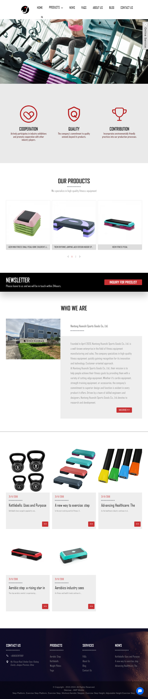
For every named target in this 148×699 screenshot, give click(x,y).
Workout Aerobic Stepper (73, 693)
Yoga (52, 670)
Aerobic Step (55, 656)
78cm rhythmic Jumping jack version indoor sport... (75, 247)
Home (40, 7)
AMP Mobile (78, 690)
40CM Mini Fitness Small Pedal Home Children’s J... (28, 247)
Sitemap (67, 690)
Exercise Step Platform (36, 693)
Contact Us (127, 7)
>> (45, 524)
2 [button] (75, 256)
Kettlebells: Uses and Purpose (27, 505)
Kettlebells (54, 661)
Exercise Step (54, 693)
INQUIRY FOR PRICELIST (123, 282)
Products (54, 7)
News (72, 7)
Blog (111, 7)
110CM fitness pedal (119, 247)
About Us (98, 7)
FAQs (83, 7)
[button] (13, 51)
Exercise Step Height (95, 693)
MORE (124, 409)
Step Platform (18, 693)
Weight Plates (55, 665)
